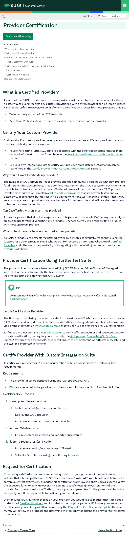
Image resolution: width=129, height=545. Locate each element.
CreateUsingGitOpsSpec (102, 336)
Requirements (14, 70)
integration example (47, 326)
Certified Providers (31, 503)
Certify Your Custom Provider (19, 53)
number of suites (51, 332)
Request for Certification (17, 78)
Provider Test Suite (110, 530)
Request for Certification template (89, 507)
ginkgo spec (77, 336)
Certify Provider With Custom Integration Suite (29, 66)
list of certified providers (64, 193)
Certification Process (17, 74)
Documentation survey (19, 36)
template (73, 455)
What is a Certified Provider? (19, 48)
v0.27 (86, 16)
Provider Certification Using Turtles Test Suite (28, 57)
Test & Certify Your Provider (20, 61)
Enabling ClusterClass (21, 530)
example (52, 295)
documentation (18, 298)
